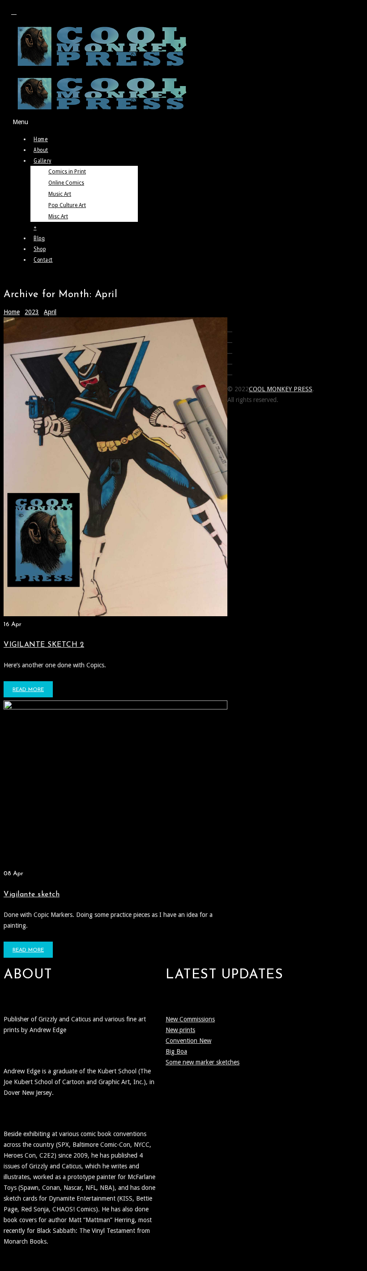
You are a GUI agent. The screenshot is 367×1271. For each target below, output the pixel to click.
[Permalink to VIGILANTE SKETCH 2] (115, 614)
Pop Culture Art (67, 205)
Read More (28, 689)
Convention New (188, 1040)
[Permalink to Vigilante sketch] (115, 707)
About (41, 150)
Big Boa (176, 1051)
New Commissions (190, 1019)
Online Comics (66, 183)
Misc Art (58, 216)
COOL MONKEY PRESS (280, 389)
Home (41, 139)
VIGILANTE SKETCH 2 (44, 644)
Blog (39, 238)
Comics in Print (67, 172)
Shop (40, 249)
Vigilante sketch (32, 894)
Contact (43, 259)
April (50, 312)
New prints (180, 1029)
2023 (32, 312)
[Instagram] (14, 12)
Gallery (42, 160)
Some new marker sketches (202, 1062)
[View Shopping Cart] (17, 277)
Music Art (59, 194)
